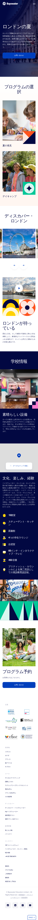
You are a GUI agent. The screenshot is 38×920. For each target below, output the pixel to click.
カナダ (7, 755)
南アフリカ (8, 763)
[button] (19, 455)
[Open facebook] (8, 905)
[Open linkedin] (15, 905)
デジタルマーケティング (12, 778)
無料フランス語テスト (12, 819)
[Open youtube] (30, 905)
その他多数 (8, 796)
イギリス (8, 751)
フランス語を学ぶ (10, 793)
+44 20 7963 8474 (10, 856)
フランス (8, 759)
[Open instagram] (23, 905)
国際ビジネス (9, 781)
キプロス (8, 766)
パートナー (8, 834)
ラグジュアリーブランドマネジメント (16, 785)
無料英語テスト (10, 815)
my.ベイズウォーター (11, 811)
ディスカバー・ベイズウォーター (15, 808)
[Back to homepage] (10, 4)
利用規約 (22, 895)
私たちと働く (9, 830)
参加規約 (24, 898)
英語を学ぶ (8, 789)
